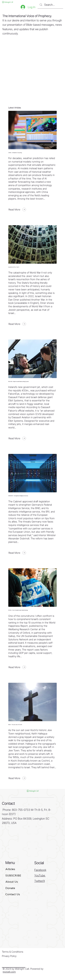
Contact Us (12, 894)
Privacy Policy (9, 955)
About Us (11, 881)
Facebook (40, 870)
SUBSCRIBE (13, 875)
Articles (10, 869)
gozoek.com (9, 971)
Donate (10, 888)
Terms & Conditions (12, 951)
